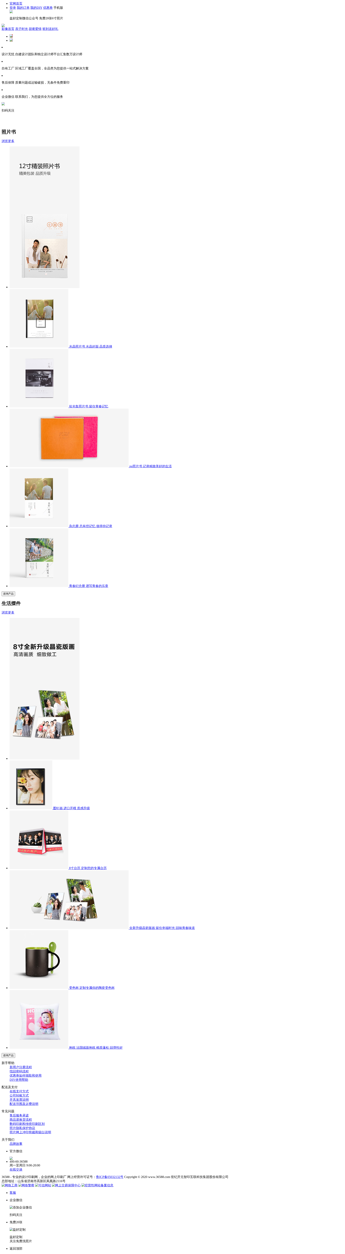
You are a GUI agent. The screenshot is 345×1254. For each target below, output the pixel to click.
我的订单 (23, 7)
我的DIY (36, 7)
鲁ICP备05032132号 (109, 1177)
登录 (13, 7)
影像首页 (8, 29)
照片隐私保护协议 (22, 1128)
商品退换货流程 (21, 1119)
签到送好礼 (50, 29)
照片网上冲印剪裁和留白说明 (30, 1132)
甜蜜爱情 (35, 29)
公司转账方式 (19, 1095)
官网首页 (16, 3)
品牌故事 (16, 1143)
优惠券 (48, 7)
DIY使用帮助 (19, 1079)
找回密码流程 (19, 1071)
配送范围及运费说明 (24, 1104)
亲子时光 (21, 29)
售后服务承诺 (19, 1115)
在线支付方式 (19, 1091)
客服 (13, 1192)
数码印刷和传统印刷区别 (27, 1124)
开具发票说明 (19, 1099)
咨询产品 (8, 593)
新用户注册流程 (21, 1067)
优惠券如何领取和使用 (26, 1075)
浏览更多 (8, 141)
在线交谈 (16, 1169)
